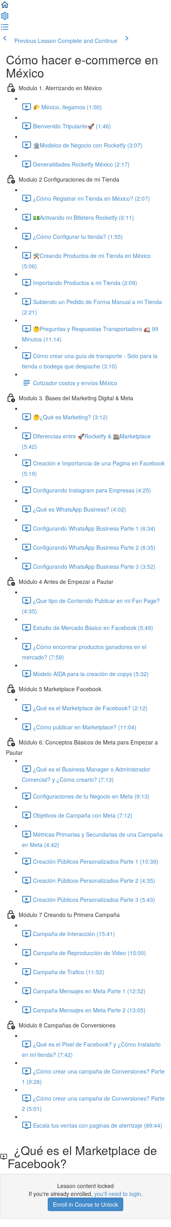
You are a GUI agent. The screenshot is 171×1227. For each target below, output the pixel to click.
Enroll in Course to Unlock (85, 1204)
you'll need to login (117, 1194)
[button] (5, 7)
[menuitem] (5, 18)
